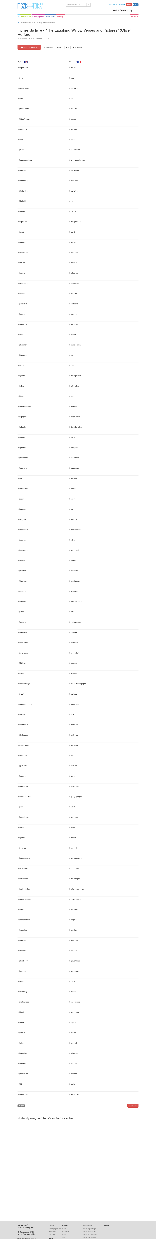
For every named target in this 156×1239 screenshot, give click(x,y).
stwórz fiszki (26, 16)
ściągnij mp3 (49, 47)
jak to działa (51, 16)
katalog (60, 16)
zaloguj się (121, 4)
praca (64, 1234)
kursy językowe (38, 16)
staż (63, 1237)
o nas (64, 1229)
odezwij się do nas (55, 1229)
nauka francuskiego (89, 1237)
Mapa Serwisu (88, 1225)
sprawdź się (78, 47)
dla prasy (52, 1234)
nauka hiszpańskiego (90, 1234)
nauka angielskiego (89, 1229)
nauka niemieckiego (89, 1231)
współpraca (52, 1231)
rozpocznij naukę (30, 47)
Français (21, 1106)
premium (134, 16)
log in (129, 4)
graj (68, 47)
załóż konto (113, 4)
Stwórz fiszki (133, 1106)
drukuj (60, 47)
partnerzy (65, 1231)
